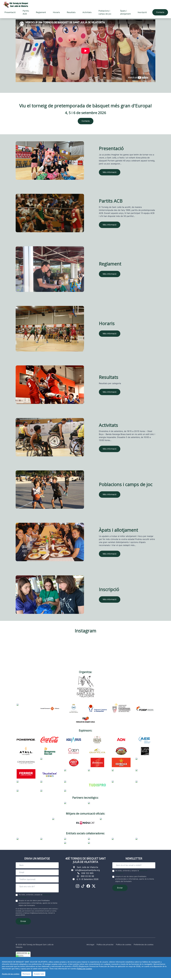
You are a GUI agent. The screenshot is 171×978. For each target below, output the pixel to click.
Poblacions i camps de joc (105, 12)
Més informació (109, 172)
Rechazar (26, 974)
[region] (85, 967)
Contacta (160, 12)
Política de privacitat (105, 944)
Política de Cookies (84, 969)
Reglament (41, 12)
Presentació (10, 12)
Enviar (23, 921)
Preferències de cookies (143, 944)
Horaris (56, 12)
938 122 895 (87, 873)
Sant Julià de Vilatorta (87, 867)
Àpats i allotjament (125, 12)
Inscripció (142, 12)
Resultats (71, 12)
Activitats (87, 12)
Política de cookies (123, 944)
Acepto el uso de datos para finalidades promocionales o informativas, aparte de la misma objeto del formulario (38, 902)
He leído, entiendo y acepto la (35, 896)
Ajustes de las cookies (10, 974)
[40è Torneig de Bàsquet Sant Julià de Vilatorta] (15, 5)
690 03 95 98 (87, 876)
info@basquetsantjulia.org (87, 870)
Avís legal (90, 944)
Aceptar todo (39, 974)
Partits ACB (26, 12)
